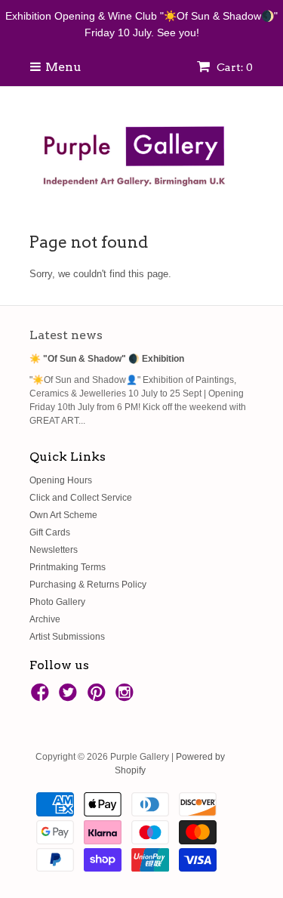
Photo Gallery (57, 602)
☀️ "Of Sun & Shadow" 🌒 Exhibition (106, 358)
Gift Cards (49, 532)
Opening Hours (60, 480)
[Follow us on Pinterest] (99, 697)
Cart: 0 (233, 67)
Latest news (66, 335)
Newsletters (53, 550)
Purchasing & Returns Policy (87, 584)
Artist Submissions (67, 636)
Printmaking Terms (67, 567)
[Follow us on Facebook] (42, 697)
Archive (44, 619)
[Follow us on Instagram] (126, 697)
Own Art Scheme (63, 515)
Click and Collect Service (80, 497)
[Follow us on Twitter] (70, 697)
